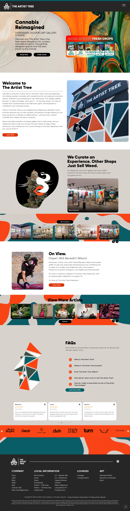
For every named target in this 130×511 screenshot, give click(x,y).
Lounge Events (83, 478)
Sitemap (102, 497)
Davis (36, 478)
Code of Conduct (73, 497)
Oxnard (57, 483)
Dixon (36, 480)
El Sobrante (38, 483)
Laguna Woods (61, 480)
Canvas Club (17, 488)
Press (14, 483)
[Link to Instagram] (117, 461)
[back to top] (125, 506)
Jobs (14, 478)
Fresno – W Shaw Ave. (42, 488)
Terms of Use (95, 497)
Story (14, 475)
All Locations (39, 475)
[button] (113, 241)
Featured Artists (106, 475)
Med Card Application (20, 490)
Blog (13, 480)
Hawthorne (38, 490)
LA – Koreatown (61, 478)
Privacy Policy (84, 497)
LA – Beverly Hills (61, 475)
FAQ (13, 485)
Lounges (80, 475)
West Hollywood (61, 485)
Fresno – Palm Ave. (41, 485)
